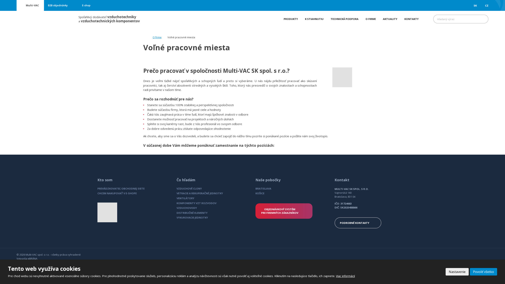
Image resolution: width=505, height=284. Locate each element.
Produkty (291, 19)
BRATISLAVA (263, 188)
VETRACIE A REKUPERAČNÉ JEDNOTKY (200, 193)
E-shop (86, 5)
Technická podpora (344, 19)
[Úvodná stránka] (144, 37)
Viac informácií (345, 276)
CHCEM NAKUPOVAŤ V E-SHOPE (117, 193)
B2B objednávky (58, 5)
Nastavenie (457, 272)
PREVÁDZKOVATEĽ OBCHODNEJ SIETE (121, 188)
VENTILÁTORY (185, 198)
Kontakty (411, 19)
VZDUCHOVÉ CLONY (189, 188)
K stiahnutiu (314, 19)
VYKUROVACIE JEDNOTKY (192, 217)
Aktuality (390, 19)
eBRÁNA (32, 258)
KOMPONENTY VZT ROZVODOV (196, 203)
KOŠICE (259, 193)
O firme (371, 19)
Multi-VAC (32, 5)
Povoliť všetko (483, 272)
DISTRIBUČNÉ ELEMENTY (192, 213)
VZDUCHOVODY (187, 208)
